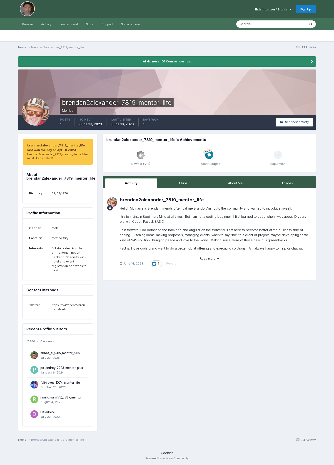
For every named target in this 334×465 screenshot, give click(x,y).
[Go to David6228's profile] (34, 414)
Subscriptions (130, 24)
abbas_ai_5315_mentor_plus (60, 353)
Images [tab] (287, 183)
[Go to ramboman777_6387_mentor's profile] (34, 399)
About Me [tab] (235, 183)
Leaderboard (69, 24)
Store (90, 24)
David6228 (48, 412)
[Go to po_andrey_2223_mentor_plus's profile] (34, 370)
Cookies (167, 453)
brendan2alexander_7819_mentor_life (162, 200)
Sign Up (305, 9)
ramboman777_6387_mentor (61, 397)
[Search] (311, 24)
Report (171, 263)
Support (107, 24)
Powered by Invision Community (167, 458)
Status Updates (289, 24)
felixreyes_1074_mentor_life (60, 382)
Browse (27, 24)
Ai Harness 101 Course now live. (167, 61)
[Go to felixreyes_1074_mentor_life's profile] (34, 384)
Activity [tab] (131, 183)
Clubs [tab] (183, 183)
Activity (46, 24)
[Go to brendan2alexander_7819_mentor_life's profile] (112, 202)
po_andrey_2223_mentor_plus (61, 368)
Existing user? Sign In (272, 9)
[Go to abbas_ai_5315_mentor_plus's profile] (34, 355)
